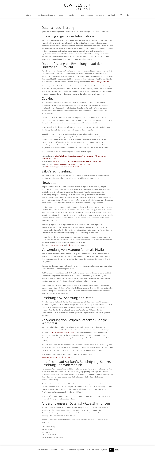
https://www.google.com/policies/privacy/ (57, 357)
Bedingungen (72, 245)
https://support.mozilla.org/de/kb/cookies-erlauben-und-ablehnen (77, 161)
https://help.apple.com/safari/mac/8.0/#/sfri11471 (64, 167)
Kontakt (90, 15)
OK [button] (111, 450)
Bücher (28, 15)
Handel (71, 15)
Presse (82, 15)
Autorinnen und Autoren (46, 15)
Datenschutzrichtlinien (55, 245)
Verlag (60, 15)
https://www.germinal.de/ (100, 81)
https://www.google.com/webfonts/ (62, 332)
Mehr (116, 449)
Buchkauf (111, 15)
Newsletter (100, 15)
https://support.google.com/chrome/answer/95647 (72, 164)
